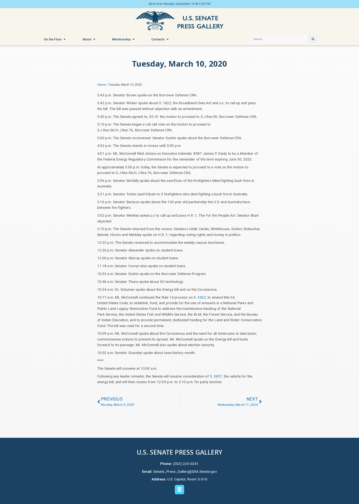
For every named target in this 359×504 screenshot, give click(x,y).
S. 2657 (216, 376)
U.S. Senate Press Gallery (179, 452)
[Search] (313, 39)
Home (101, 84)
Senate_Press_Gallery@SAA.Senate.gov (185, 471)
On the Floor (53, 39)
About (87, 39)
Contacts (158, 39)
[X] (179, 489)
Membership (121, 39)
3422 (201, 297)
